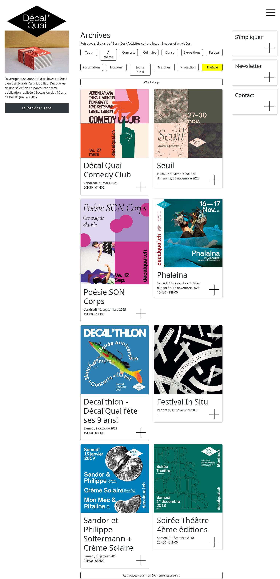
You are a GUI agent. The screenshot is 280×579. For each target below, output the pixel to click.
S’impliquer (249, 36)
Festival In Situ (182, 401)
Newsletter (248, 65)
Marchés (164, 67)
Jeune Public (140, 69)
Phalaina (172, 274)
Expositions (192, 52)
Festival (214, 52)
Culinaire (149, 52)
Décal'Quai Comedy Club (107, 170)
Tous (88, 52)
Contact (244, 95)
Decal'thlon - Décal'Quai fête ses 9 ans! (111, 410)
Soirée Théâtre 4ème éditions (183, 525)
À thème (108, 54)
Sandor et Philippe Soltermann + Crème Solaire (108, 534)
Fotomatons (91, 67)
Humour (116, 67)
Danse (169, 52)
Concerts (128, 52)
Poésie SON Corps (104, 296)
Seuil (165, 165)
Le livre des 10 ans (36, 108)
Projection (188, 67)
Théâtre (212, 67)
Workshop (151, 82)
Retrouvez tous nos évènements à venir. (151, 575)
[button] (270, 12)
